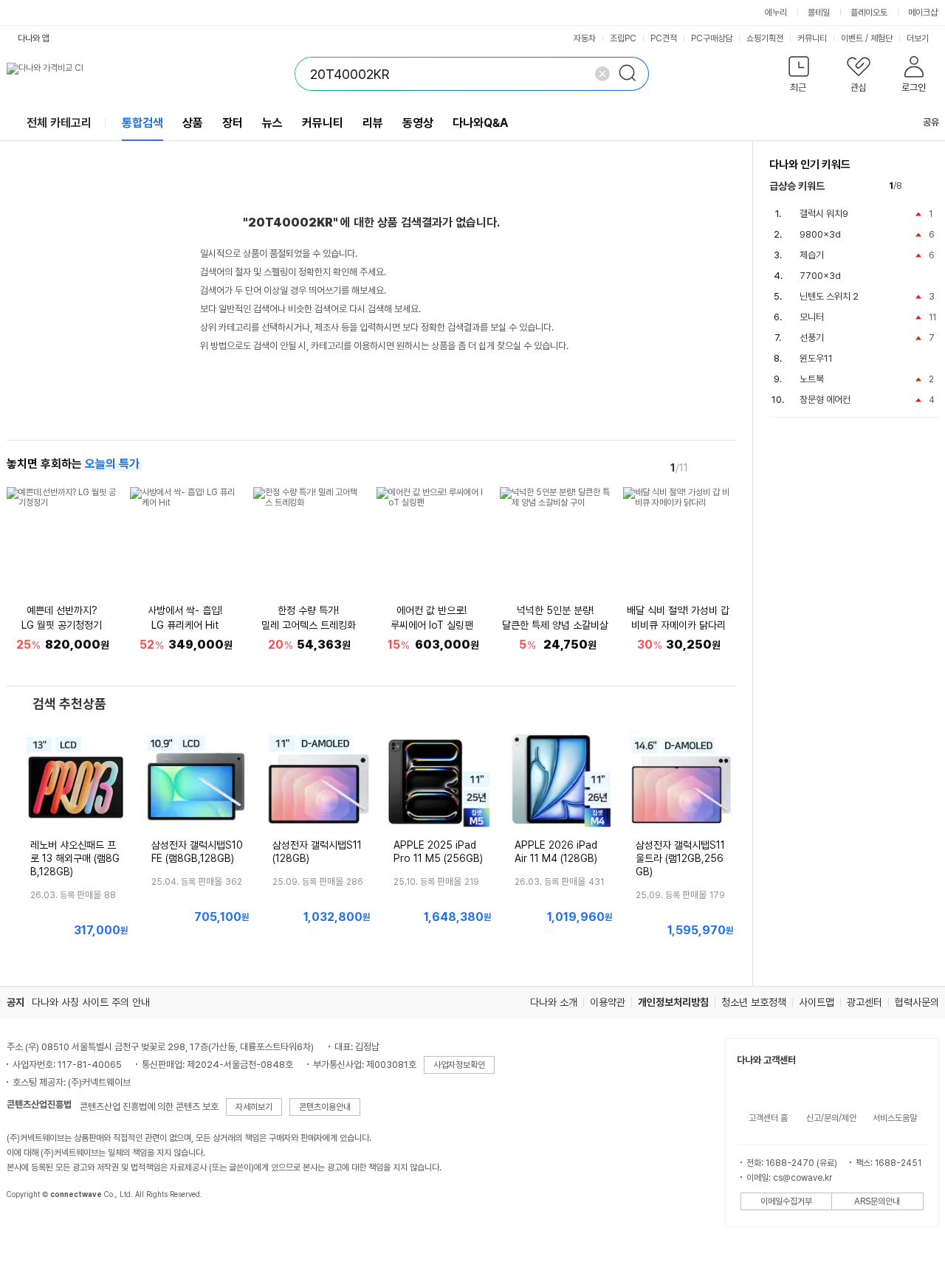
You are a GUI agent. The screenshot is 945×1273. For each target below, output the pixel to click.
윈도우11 (816, 358)
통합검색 (142, 123)
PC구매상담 (711, 38)
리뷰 (372, 123)
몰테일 (819, 12)
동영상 (417, 123)
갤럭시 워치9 (824, 213)
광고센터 (864, 1002)
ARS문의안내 (877, 1201)
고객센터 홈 (768, 1118)
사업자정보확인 (459, 1065)
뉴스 (272, 123)
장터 (232, 123)
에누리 (776, 12)
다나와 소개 (553, 1002)
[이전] (705, 467)
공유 (931, 122)
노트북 (812, 378)
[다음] (725, 467)
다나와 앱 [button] (33, 38)
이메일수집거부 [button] (786, 1201)
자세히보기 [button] (254, 1107)
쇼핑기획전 (764, 38)
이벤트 (852, 38)
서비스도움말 (895, 1118)
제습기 (812, 255)
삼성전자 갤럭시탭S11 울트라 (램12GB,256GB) (680, 858)
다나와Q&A (480, 123)
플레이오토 (868, 12)
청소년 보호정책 (753, 1002)
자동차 (585, 38)
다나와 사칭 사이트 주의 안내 (91, 1002)
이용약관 (607, 1002)
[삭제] (602, 73)
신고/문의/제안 (831, 1118)
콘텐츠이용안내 (325, 1107)
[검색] (632, 74)
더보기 (919, 38)
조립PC (623, 38)
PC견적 (663, 38)
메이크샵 (923, 12)
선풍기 (812, 337)
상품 (192, 123)
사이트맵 (816, 1002)
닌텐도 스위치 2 (829, 296)
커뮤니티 (812, 38)
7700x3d (820, 275)
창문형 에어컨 (825, 399)
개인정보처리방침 (673, 1002)
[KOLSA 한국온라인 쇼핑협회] (33, 1228)
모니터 (812, 316)
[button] (799, 77)
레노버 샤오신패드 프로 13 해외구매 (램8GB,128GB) (75, 858)
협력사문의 (917, 1002)
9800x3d (820, 234)
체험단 (881, 38)
